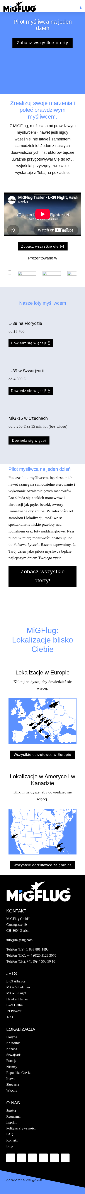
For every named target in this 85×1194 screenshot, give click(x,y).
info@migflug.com (19, 940)
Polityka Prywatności (21, 1128)
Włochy (11, 1090)
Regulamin (13, 1116)
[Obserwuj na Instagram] (65, 1158)
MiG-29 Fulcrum (18, 987)
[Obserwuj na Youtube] (43, 1158)
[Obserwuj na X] (21, 1158)
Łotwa (10, 1078)
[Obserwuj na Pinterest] (54, 1158)
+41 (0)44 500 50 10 (41, 961)
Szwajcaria (13, 1055)
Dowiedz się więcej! (28, 343)
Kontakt (11, 1140)
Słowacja (12, 1084)
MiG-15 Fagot (16, 993)
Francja (11, 1061)
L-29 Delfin (14, 1005)
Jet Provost (13, 1011)
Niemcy (11, 1067)
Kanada (11, 1049)
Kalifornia (13, 1043)
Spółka (11, 1110)
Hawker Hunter (17, 999)
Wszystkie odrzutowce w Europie (42, 754)
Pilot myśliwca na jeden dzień (43, 24)
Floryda (11, 1037)
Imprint (11, 1122)
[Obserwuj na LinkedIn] (32, 1158)
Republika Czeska (18, 1073)
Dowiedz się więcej (29, 440)
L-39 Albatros (16, 981)
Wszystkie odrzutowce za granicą (43, 865)
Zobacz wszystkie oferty (42, 42)
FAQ (9, 1134)
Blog (9, 1146)
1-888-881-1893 (37, 949)
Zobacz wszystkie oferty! (42, 246)
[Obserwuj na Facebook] (10, 1158)
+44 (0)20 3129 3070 (41, 955)
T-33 (9, 1017)
